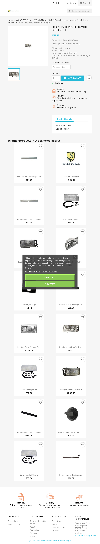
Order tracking (58, 521)
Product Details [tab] (64, 119)
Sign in (54, 524)
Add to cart (72, 78)
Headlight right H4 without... (71, 390)
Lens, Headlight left (29, 390)
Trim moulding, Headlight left (29, 177)
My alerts (56, 530)
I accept (50, 284)
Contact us (34, 530)
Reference (60, 125)
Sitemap (33, 533)
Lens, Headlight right (29, 475)
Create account (58, 527)
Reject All (50, 277)
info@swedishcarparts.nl (85, 535)
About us (33, 527)
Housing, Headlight (71, 177)
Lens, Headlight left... (71, 219)
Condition (60, 129)
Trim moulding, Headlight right (29, 219)
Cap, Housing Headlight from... (71, 432)
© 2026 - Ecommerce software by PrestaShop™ (50, 540)
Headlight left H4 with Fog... (71, 347)
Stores (33, 536)
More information (32, 271)
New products (14, 524)
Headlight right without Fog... (29, 347)
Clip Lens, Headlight (29, 304)
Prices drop (13, 521)
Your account (60, 516)
